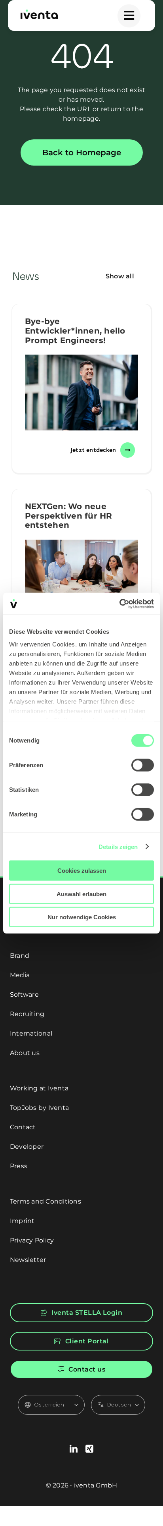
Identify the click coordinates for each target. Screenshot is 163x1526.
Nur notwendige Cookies (81, 917)
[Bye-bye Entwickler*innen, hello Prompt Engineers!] (81, 392)
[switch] (142, 765)
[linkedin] (74, 1449)
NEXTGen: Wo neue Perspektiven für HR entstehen (68, 516)
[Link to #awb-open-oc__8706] (129, 16)
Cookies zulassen (81, 870)
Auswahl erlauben (81, 893)
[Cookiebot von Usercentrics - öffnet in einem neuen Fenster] (119, 603)
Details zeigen (118, 846)
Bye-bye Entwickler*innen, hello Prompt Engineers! (75, 330)
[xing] (89, 1449)
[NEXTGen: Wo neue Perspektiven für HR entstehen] (81, 577)
